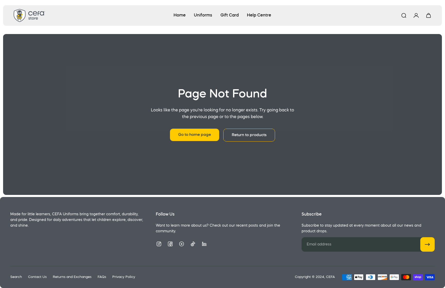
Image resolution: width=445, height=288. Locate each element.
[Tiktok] (193, 244)
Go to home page (194, 135)
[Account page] (416, 15)
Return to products (249, 135)
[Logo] (29, 15)
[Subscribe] (427, 244)
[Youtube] (181, 244)
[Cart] (428, 15)
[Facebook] (170, 244)
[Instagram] (159, 244)
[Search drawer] (404, 15)
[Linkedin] (204, 244)
